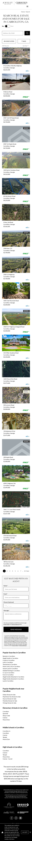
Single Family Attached (13, 679)
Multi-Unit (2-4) (11, 666)
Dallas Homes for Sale (9, 694)
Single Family (10, 658)
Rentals (9, 656)
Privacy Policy (6, 624)
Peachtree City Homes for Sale (11, 696)
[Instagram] (16, 819)
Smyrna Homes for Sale (9, 699)
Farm (8, 675)
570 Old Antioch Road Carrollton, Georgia (14, 518)
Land (8, 681)
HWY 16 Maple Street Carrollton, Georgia (14, 127)
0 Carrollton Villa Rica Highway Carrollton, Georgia (14, 49)
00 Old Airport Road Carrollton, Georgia (14, 179)
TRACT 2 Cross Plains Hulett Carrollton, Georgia (14, 493)
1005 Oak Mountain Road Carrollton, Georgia (15, 283)
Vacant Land (10, 668)
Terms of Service (15, 624)
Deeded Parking (11, 670)
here (14, 641)
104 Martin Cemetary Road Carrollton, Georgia (16, 153)
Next (27, 571)
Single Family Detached (13, 677)
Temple (5, 737)
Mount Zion (6, 720)
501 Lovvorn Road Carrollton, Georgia (13, 388)
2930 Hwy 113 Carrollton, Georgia (12, 231)
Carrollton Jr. (6, 731)
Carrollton (6, 711)
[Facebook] (11, 819)
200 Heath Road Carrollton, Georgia (12, 440)
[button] (30, 832)
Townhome (10, 664)
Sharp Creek (6, 715)
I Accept (24, 832)
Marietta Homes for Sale (10, 701)
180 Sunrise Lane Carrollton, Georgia (13, 544)
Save (24, 41)
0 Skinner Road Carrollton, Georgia (12, 74)
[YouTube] (20, 819)
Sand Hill (5, 713)
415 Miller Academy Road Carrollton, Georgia (15, 335)
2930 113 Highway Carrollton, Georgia (13, 257)
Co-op (8, 672)
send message (16, 629)
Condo (9, 660)
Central (5, 717)
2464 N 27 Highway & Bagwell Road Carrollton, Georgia (16, 310)
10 (25, 571)
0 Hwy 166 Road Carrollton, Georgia (12, 205)
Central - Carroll (7, 759)
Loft (8, 662)
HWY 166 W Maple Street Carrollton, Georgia (15, 101)
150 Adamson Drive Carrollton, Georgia (13, 414)
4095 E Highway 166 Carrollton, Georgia (14, 466)
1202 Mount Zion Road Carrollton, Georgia (14, 362)
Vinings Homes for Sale (9, 703)
